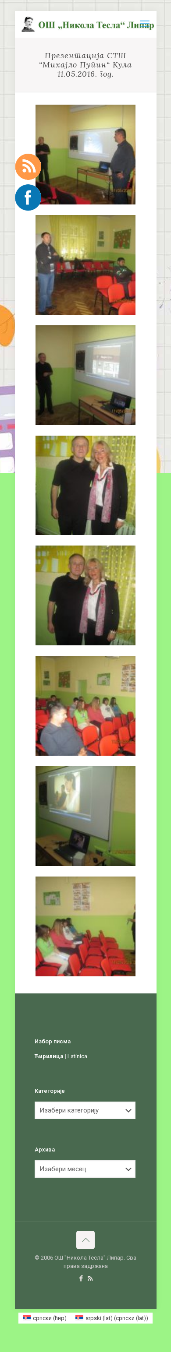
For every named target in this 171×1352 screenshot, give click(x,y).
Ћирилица (49, 1056)
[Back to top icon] (85, 1240)
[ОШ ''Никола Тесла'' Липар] (89, 24)
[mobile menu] (144, 24)
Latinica (77, 1056)
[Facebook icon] (81, 1278)
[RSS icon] (90, 1278)
